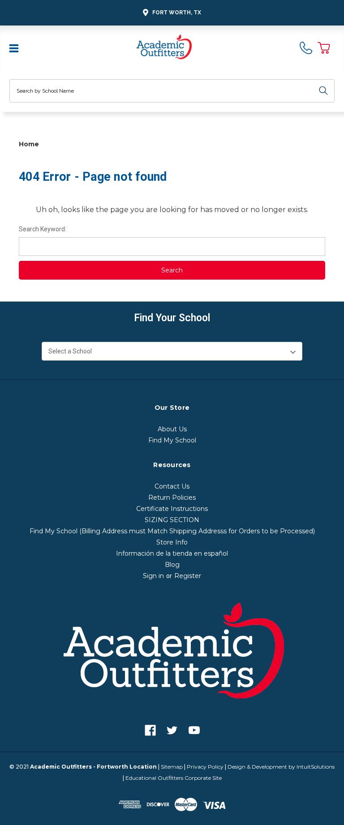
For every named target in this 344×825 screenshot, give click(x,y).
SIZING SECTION (172, 520)
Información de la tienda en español (172, 553)
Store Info (172, 542)
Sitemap (172, 766)
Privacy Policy (205, 766)
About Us (172, 429)
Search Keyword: (42, 229)
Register (187, 576)
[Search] (323, 90)
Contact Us (172, 486)
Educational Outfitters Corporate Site (173, 777)
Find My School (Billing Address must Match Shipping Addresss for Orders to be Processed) (172, 531)
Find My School (172, 440)
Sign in (153, 576)
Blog (172, 565)
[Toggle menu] (14, 47)
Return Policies (172, 497)
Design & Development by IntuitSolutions (281, 766)
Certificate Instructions (172, 509)
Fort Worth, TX (176, 12)
